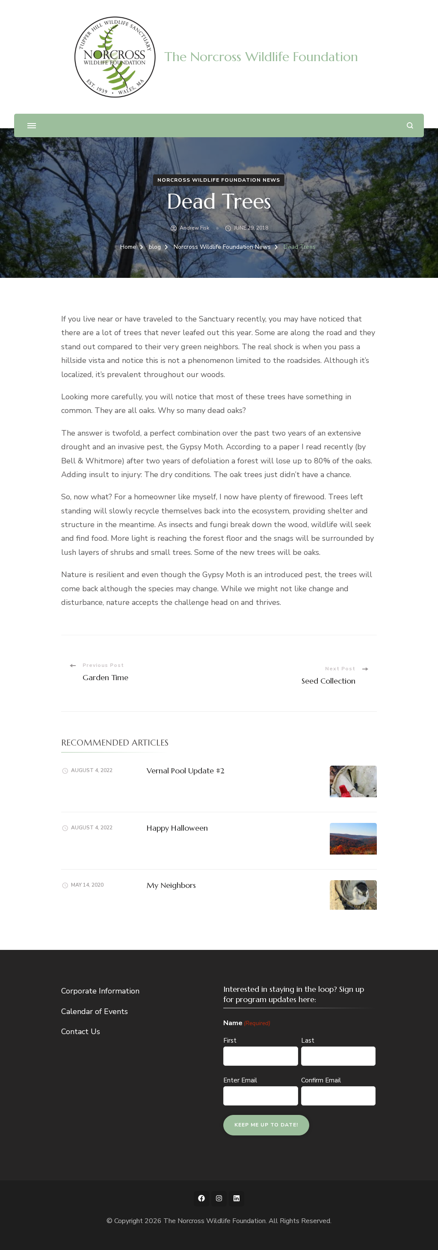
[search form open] (410, 125)
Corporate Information (100, 991)
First (230, 1040)
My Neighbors (171, 885)
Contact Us (80, 1031)
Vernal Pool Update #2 (186, 770)
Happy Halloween (177, 828)
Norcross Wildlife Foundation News (218, 180)
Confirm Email (321, 1080)
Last (307, 1040)
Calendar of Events (94, 1011)
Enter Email (240, 1080)
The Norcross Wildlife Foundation (261, 57)
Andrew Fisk (194, 227)
